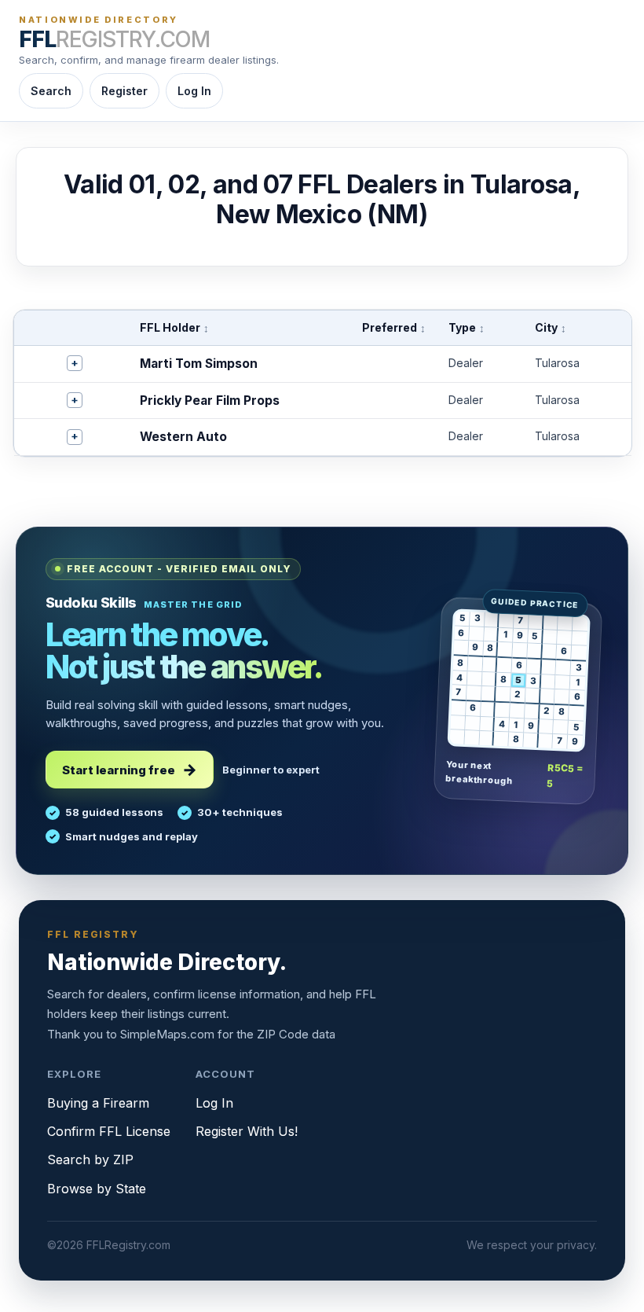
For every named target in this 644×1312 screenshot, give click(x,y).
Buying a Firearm (98, 1103)
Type (466, 327)
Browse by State (96, 1188)
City (550, 327)
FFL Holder (174, 327)
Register (124, 90)
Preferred (394, 327)
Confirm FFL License (108, 1131)
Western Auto (183, 436)
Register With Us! (247, 1131)
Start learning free (118, 770)
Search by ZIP (90, 1159)
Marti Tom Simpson (199, 363)
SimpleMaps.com (167, 1034)
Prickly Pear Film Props (210, 400)
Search (51, 90)
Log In (194, 90)
